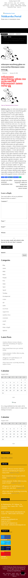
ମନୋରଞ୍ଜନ (22, 2)
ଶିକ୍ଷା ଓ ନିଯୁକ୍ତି (6, 5)
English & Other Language (20, 5)
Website (3, 232)
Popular (5, 277)
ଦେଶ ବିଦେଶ (10, 2)
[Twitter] (12, 9)
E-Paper (17, 574)
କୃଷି (18, 2)
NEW (4, 271)
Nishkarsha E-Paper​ (12, 7)
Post (4, 280)
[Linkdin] (16, 9)
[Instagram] (14, 9)
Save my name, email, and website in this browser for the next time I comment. (12, 241)
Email (3, 227)
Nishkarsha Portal (11, 16)
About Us (19, 7)
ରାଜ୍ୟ (15, 2)
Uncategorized (6, 296)
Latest (4, 268)
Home (6, 2)
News (4, 274)
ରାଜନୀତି (19, 4)
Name (3, 221)
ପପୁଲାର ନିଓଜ (6, 4)
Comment (4, 201)
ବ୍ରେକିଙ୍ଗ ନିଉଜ (13, 4)
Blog (4, 265)
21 (17, 387)
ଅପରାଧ (23, 4)
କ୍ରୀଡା (4, 305)
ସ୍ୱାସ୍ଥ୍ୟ (12, 5)
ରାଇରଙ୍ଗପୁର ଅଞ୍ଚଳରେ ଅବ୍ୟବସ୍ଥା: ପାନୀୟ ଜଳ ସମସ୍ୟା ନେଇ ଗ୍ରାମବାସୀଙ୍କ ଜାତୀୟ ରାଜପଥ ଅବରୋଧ (20, 184)
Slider (2, 177)
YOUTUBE (23, 574)
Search (3, 252)
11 (6, 385)
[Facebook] (10, 9)
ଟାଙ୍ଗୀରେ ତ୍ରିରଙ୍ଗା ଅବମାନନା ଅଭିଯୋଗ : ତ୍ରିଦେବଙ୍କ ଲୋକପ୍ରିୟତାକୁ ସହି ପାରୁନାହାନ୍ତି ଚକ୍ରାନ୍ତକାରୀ (13, 344)
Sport (4, 287)
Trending (5, 293)
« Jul (13, 397)
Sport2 (4, 290)
